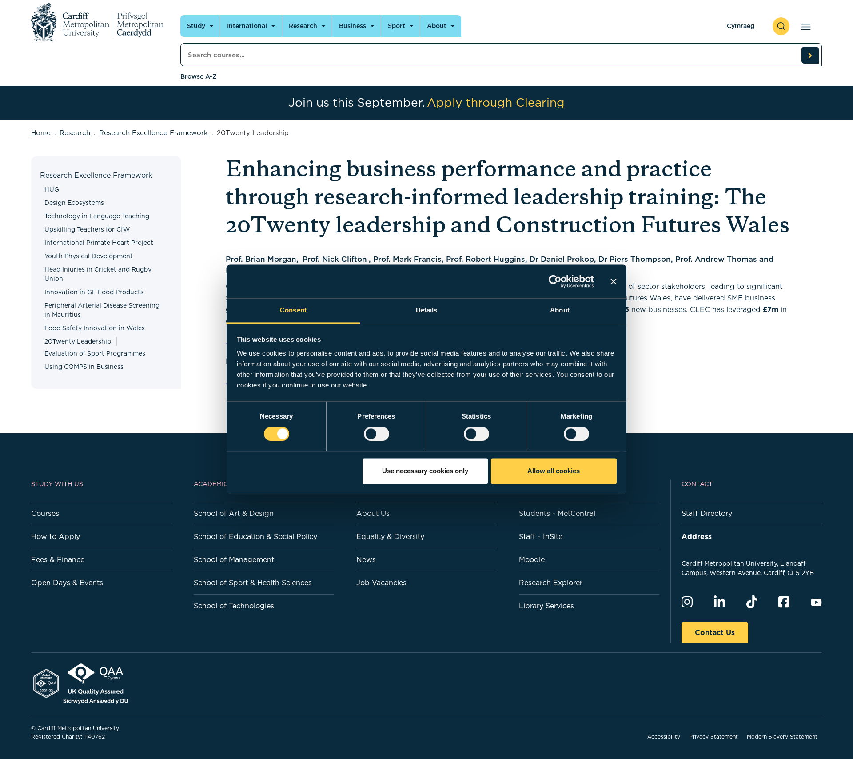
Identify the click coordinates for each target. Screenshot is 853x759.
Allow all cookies (553, 471)
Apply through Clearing (496, 103)
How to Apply (55, 536)
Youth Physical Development (88, 256)
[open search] (781, 26)
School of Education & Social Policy (255, 536)
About (436, 25)
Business (352, 25)
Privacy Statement (713, 736)
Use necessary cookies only (425, 471)
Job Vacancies (381, 582)
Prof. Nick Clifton (335, 259)
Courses (45, 513)
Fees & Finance (57, 559)
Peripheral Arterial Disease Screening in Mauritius (101, 310)
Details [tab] (427, 310)
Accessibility (663, 736)
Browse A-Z (198, 76)
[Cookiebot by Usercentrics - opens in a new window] (555, 281)
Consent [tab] (293, 310)
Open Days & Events (67, 582)
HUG (51, 189)
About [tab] (560, 310)
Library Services (546, 606)
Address (697, 536)
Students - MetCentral (557, 513)
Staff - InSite (540, 536)
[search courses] (809, 55)
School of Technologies (234, 606)
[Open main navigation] (804, 26)
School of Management (234, 559)
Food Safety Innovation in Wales (94, 328)
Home (41, 132)
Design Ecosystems (74, 202)
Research (303, 25)
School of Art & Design (234, 513)
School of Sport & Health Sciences (253, 582)
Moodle (532, 559)
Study (196, 25)
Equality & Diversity (390, 536)
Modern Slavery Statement (782, 736)
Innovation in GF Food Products (93, 292)
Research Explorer (550, 582)
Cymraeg (740, 25)
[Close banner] (613, 281)
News (366, 559)
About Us (373, 513)
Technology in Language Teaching (96, 216)
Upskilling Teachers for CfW (87, 229)
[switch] (376, 434)
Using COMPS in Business (84, 366)
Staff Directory (707, 513)
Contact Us (715, 632)
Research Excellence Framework (153, 132)
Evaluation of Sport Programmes (94, 353)
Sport (396, 25)
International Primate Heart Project (98, 242)
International (247, 25)
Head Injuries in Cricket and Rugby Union (97, 274)
